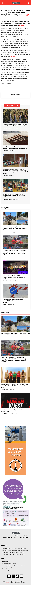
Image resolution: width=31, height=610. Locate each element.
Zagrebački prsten (23, 537)
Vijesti (15, 8)
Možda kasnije (14, 606)
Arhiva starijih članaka (8, 570)
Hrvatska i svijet (7, 128)
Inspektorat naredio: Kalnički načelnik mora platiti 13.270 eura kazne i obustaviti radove (15, 147)
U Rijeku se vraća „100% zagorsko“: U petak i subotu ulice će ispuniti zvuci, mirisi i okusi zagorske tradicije (15, 386)
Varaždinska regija (7, 199)
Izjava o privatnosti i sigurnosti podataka (13, 565)
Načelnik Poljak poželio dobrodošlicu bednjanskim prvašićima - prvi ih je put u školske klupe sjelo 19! (14, 196)
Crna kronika (4, 413)
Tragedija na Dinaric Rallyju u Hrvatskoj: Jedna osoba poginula (14, 410)
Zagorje (5, 257)
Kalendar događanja (7, 538)
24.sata (12, 56)
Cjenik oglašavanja (7, 568)
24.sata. (21, 25)
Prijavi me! (25, 606)
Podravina (5, 150)
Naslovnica (5, 535)
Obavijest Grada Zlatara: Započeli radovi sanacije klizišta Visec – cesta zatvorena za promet (14, 301)
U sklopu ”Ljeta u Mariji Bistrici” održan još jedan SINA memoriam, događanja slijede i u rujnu (15, 277)
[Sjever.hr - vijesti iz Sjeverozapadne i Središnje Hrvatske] (15, 3)
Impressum (5, 561)
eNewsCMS (25, 581)
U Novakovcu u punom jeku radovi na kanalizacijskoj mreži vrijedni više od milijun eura (15, 228)
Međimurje (18, 535)
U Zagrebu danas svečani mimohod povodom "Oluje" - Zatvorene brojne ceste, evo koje (15, 125)
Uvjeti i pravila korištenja (9, 563)
